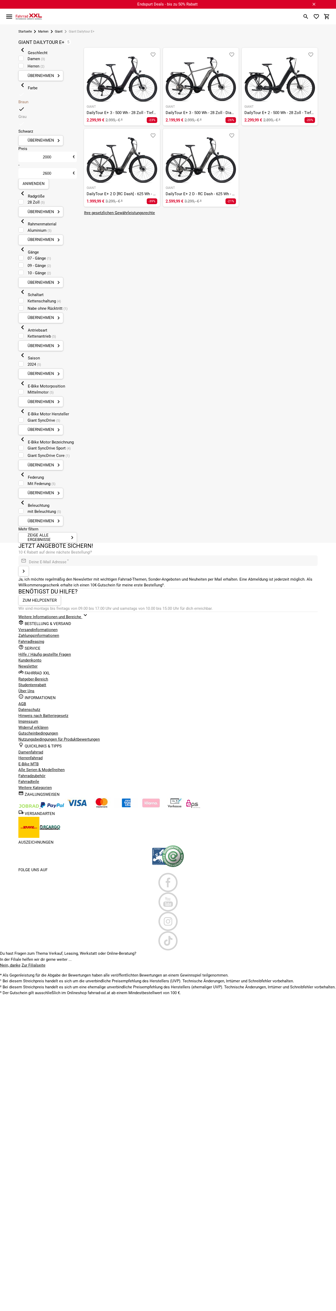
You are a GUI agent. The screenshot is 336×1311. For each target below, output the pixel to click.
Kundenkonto (29, 660)
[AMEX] (126, 806)
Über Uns (26, 691)
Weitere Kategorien (35, 787)
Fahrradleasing (31, 641)
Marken (43, 31)
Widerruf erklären (33, 727)
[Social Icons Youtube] (167, 902)
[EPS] (193, 806)
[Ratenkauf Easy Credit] (151, 806)
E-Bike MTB (28, 764)
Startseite (25, 31)
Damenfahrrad (30, 752)
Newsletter (28, 666)
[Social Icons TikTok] (167, 941)
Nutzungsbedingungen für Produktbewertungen (59, 739)
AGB (22, 703)
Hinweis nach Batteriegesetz (43, 715)
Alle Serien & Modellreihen (41, 769)
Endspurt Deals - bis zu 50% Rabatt (167, 4)
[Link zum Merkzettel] (316, 16)
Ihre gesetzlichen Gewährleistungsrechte (119, 212)
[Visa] (77, 806)
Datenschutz (29, 709)
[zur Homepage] (29, 16)
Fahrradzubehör (31, 775)
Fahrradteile (28, 781)
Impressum (28, 721)
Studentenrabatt (32, 685)
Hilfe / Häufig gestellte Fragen (44, 654)
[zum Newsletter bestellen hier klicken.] (23, 571)
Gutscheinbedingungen (38, 733)
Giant (58, 31)
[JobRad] (29, 806)
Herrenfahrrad (30, 758)
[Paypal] (52, 806)
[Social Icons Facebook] (167, 882)
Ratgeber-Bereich (33, 679)
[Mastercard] (101, 806)
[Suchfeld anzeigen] (306, 16)
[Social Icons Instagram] (167, 921)
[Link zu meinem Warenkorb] (327, 16)
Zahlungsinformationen (38, 635)
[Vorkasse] (174, 806)
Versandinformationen (37, 629)
